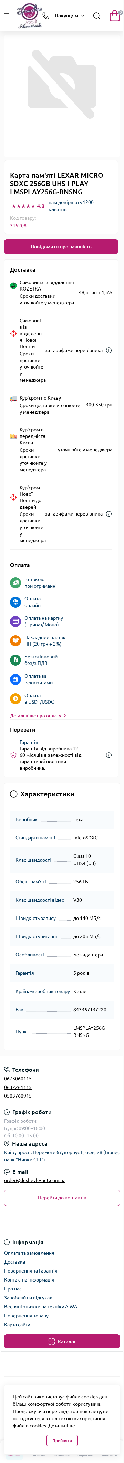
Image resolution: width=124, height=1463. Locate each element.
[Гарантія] (108, 755)
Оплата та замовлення (29, 1253)
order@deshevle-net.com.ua (34, 1180)
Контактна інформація (29, 1280)
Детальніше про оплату (35, 715)
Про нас (13, 1289)
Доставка (14, 1262)
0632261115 (18, 1087)
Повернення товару (26, 1315)
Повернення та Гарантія (31, 1271)
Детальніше (61, 1425)
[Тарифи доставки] (108, 350)
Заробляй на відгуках (28, 1297)
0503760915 (18, 1096)
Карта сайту (17, 1324)
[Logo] (29, 16)
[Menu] (7, 15)
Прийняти (62, 1440)
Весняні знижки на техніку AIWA (40, 1306)
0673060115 (18, 1078)
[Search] (97, 15)
